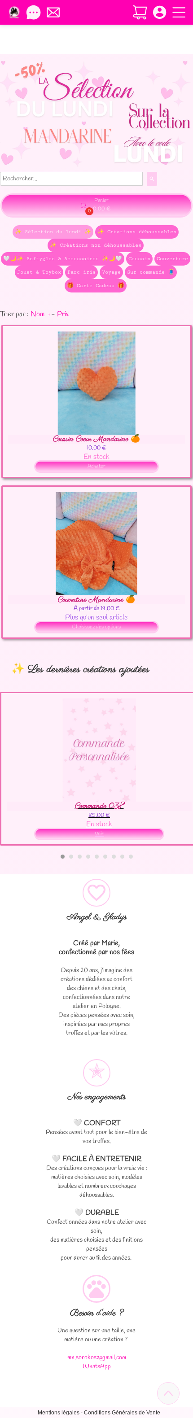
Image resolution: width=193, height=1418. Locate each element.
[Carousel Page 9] (131, 857)
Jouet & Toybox (39, 272)
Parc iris (81, 272)
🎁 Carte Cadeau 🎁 (95, 285)
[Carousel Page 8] (122, 857)
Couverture (172, 259)
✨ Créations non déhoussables (95, 245)
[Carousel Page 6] (105, 857)
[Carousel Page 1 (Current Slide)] (63, 857)
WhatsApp (97, 1366)
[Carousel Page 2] (71, 857)
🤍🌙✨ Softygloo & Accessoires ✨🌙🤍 (62, 259)
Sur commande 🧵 (151, 272)
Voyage (111, 272)
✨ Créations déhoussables (136, 232)
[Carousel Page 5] (97, 857)
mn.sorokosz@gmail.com (96, 1357)
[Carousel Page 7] (114, 857)
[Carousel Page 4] (88, 857)
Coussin (139, 259)
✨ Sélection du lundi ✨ (53, 232)
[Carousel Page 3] (80, 857)
